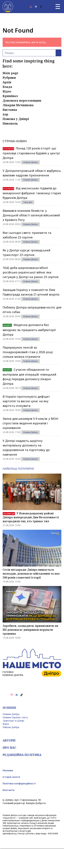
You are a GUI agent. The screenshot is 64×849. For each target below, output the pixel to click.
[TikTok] (41, 6)
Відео (7, 91)
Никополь (10, 123)
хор (5, 114)
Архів (7, 82)
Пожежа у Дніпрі (16, 119)
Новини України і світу (15, 717)
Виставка (10, 110)
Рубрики (9, 78)
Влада (7, 87)
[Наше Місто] (8, 6)
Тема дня (27, 202)
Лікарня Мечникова (18, 105)
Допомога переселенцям (22, 100)
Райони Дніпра (11, 727)
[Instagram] (31, 6)
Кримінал (10, 96)
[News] (36, 6)
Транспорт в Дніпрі (13, 720)
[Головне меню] (57, 6)
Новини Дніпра (30, 162)
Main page (10, 73)
